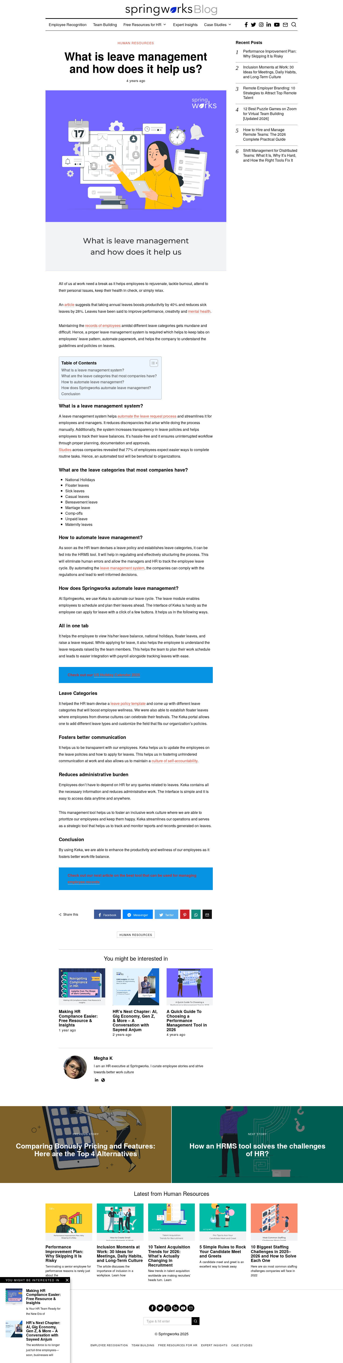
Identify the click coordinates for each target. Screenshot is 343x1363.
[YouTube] (183, 1308)
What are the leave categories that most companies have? (109, 375)
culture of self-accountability (174, 760)
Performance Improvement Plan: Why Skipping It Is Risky (269, 54)
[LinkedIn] (175, 1308)
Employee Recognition (68, 24)
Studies (65, 449)
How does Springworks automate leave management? (106, 387)
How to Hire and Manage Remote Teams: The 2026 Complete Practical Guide (264, 134)
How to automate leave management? (92, 381)
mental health (199, 311)
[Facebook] (152, 1308)
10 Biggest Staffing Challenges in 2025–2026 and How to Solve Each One (273, 1253)
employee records (84, 881)
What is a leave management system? (92, 370)
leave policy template (128, 703)
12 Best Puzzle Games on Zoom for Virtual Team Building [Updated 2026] (270, 113)
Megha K (103, 1058)
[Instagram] (167, 1308)
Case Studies (215, 24)
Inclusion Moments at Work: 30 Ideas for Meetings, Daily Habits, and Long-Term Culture (270, 72)
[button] (196, 1321)
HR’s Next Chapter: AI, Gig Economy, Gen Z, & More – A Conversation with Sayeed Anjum (43, 1331)
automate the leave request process (147, 416)
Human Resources (136, 43)
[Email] (190, 1308)
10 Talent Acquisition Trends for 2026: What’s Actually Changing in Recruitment (169, 1256)
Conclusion (70, 393)
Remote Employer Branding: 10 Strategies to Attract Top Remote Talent (270, 93)
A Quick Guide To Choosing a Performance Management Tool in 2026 (187, 1020)
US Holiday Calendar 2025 (117, 674)
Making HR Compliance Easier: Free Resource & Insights (78, 1018)
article (69, 304)
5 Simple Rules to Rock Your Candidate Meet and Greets (223, 1251)
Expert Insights (185, 24)
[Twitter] (160, 1308)
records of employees (103, 325)
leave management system (122, 568)
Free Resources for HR (142, 24)
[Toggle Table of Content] (151, 363)
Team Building (105, 24)
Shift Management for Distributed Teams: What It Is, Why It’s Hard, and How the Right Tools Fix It (270, 155)
